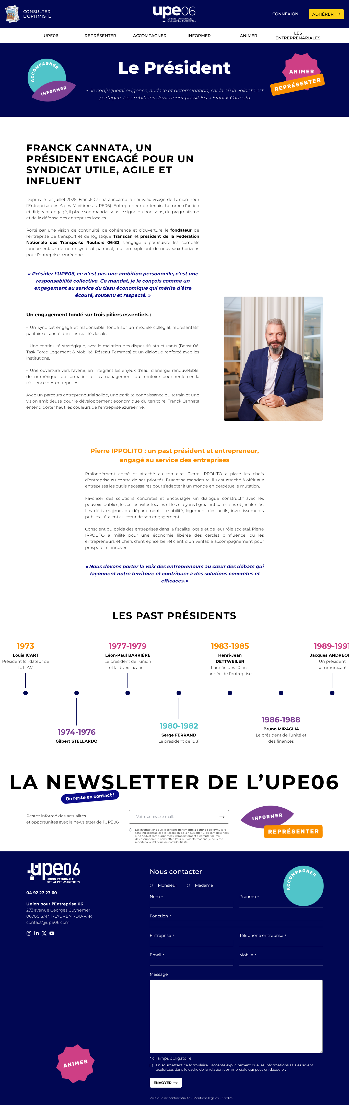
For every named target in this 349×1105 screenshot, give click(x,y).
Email (157, 954)
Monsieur (167, 885)
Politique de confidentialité (170, 1098)
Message (159, 974)
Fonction (160, 916)
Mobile (247, 954)
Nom (156, 896)
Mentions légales (206, 1098)
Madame (204, 885)
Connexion (285, 14)
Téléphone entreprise (262, 935)
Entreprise (162, 935)
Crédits (227, 1098)
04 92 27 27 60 (41, 892)
